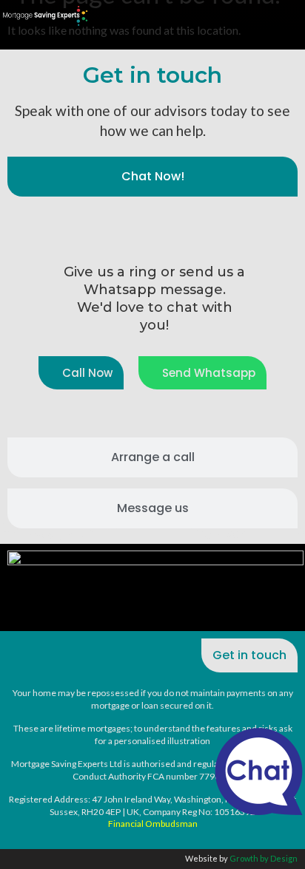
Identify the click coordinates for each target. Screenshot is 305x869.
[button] (287, 591)
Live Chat (258, 771)
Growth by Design (263, 858)
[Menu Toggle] (295, 14)
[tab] (152, 177)
